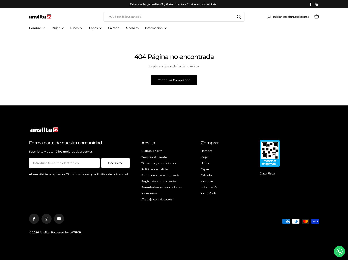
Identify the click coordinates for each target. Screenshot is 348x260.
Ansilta (45, 232)
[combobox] (174, 17)
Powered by (66, 232)
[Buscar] (238, 16)
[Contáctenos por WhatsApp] (339, 251)
